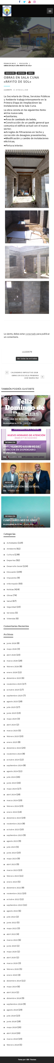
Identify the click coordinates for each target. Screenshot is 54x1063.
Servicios (11, 613)
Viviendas (11, 618)
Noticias (21, 73)
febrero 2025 (13, 736)
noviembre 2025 (14, 684)
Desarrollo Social (14, 566)
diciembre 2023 (14, 818)
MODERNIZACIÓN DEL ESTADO (21, 486)
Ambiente (11, 549)
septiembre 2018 (14, 1004)
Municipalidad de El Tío (12, 423)
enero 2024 (12, 812)
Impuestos (12, 578)
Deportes (11, 560)
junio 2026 (11, 643)
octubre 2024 (13, 760)
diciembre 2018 (14, 998)
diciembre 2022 (14, 888)
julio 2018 (11, 1016)
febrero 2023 (13, 876)
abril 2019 (11, 992)
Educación (23, 63)
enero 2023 (12, 882)
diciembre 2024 (14, 748)
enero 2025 (12, 742)
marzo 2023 (12, 870)
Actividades (12, 543)
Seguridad (11, 607)
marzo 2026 (12, 661)
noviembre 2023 (14, 824)
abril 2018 (11, 1033)
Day (5, 457)
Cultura (10, 555)
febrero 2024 (13, 806)
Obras (30, 73)
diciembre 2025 (14, 678)
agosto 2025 (12, 701)
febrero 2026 (13, 666)
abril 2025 (11, 725)
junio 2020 (11, 946)
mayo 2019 (12, 987)
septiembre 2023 (14, 835)
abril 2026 (11, 655)
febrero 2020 (13, 969)
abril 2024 (11, 794)
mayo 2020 (12, 952)
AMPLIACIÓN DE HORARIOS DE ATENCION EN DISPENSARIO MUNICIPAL (21, 449)
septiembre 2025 (14, 696)
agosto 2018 (12, 1010)
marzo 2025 (12, 731)
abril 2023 (11, 864)
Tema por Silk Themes (27, 1060)
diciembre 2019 (14, 981)
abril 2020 (11, 957)
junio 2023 (11, 853)
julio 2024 (11, 777)
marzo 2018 (12, 1039)
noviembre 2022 (14, 893)
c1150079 (8, 90)
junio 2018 (11, 1021)
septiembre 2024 (14, 765)
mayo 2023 (12, 859)
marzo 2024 (12, 800)
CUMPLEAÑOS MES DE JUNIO (20, 520)
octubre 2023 (13, 829)
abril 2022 (11, 934)
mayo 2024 (12, 789)
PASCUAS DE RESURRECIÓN (19, 419)
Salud (9, 601)
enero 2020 (12, 975)
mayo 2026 (12, 649)
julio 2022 (11, 917)
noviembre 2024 (14, 754)
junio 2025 (11, 713)
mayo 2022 (12, 928)
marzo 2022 (12, 940)
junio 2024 (11, 783)
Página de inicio (10, 63)
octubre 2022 (13, 899)
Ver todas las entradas (27, 359)
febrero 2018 (13, 1045)
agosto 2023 (12, 841)
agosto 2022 (12, 911)
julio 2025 (11, 707)
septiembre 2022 (14, 905)
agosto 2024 (12, 771)
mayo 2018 (12, 1027)
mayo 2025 (12, 719)
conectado (30, 334)
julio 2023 (11, 847)
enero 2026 (12, 672)
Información (10, 415)
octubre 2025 (13, 690)
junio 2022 (11, 922)
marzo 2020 (12, 963)
